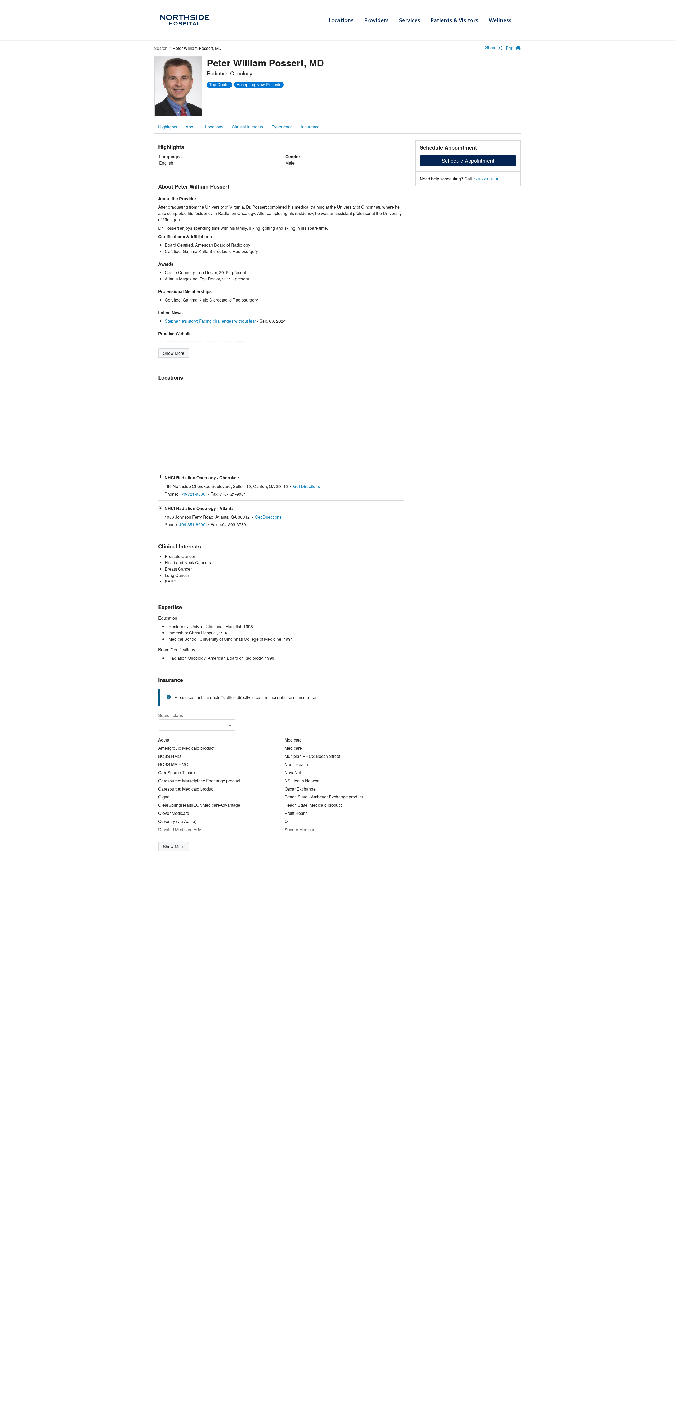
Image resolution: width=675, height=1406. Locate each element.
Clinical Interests (247, 127)
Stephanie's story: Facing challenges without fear (210, 321)
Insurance (310, 127)
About (191, 127)
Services (409, 20)
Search (160, 48)
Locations (341, 20)
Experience (282, 127)
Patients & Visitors (454, 20)
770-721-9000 (486, 179)
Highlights (167, 127)
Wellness (500, 20)
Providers (376, 20)
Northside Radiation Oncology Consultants (205, 342)
